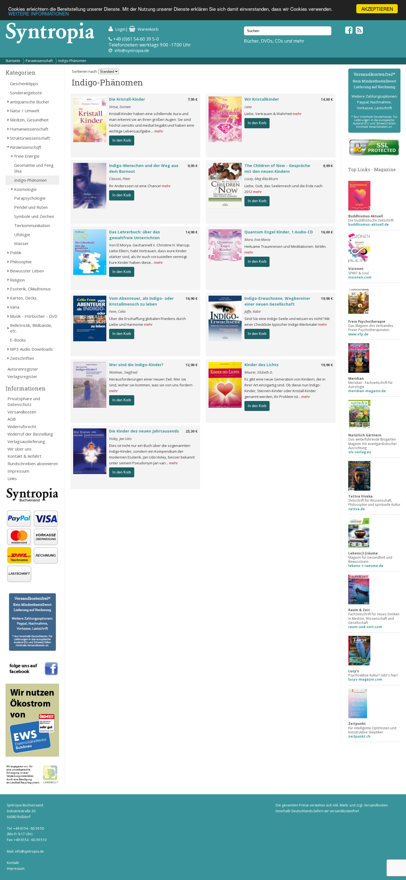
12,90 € (191, 364)
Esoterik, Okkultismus (30, 288)
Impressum (18, 471)
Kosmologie (25, 189)
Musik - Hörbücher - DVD (33, 316)
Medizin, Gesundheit (29, 120)
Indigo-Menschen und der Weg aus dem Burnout (143, 168)
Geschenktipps (24, 83)
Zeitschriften (22, 358)
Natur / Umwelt (24, 110)
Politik (15, 252)
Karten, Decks (23, 298)
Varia (14, 307)
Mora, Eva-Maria (257, 239)
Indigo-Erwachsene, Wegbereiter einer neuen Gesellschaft (277, 301)
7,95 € (192, 99)
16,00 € (327, 232)
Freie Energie (26, 156)
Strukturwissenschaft (30, 138)
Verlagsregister (22, 376)
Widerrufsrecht (21, 426)
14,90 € (191, 232)
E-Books (18, 340)
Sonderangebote (26, 92)
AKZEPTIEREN (377, 8)
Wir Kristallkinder (261, 99)
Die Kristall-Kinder (127, 99)
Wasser (21, 243)
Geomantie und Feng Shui (34, 168)
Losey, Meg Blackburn (261, 178)
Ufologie (22, 234)
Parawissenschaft (39, 60)
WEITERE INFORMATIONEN (38, 13)
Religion (17, 280)
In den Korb (121, 140)
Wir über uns (19, 449)
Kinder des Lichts (261, 364)
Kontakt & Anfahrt (24, 456)
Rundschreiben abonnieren (32, 463)
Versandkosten (21, 412)
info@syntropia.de (132, 50)
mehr (158, 131)
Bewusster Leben (27, 271)
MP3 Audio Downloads (31, 349)
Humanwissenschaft (29, 129)
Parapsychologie (30, 198)
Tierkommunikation (32, 225)
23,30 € (191, 431)
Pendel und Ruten (31, 207)
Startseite (13, 60)
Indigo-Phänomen (72, 60)
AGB (11, 419)
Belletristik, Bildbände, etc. (31, 328)
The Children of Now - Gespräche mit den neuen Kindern (277, 168)
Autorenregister (22, 369)
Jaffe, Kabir (252, 311)
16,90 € (191, 298)
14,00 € (327, 99)
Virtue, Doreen (120, 106)
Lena (248, 106)
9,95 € (192, 165)
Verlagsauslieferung (26, 441)
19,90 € (327, 298)
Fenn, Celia (117, 311)
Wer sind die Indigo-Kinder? (136, 364)
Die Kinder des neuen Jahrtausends (144, 431)
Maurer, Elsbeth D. (258, 372)
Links (12, 478)
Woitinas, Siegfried (123, 372)
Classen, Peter (119, 178)
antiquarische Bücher (29, 102)
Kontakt (13, 862)
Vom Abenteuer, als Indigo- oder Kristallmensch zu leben (141, 301)
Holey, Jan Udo (120, 438)
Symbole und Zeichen (34, 216)
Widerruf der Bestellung (30, 434)
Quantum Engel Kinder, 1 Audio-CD (278, 232)
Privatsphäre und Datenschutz (23, 401)
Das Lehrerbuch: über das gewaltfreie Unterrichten (134, 234)
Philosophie (21, 261)
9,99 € (328, 165)
